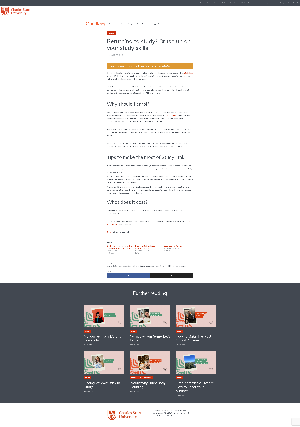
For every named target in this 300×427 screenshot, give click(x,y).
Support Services (145, 378)
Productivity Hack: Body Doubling (148, 385)
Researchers (252, 3)
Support (155, 24)
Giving (282, 3)
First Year (120, 24)
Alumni (274, 3)
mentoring (140, 266)
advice (109, 266)
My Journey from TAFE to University (102, 338)
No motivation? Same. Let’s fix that (150, 338)
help (134, 266)
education (127, 266)
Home (110, 24)
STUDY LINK (165, 266)
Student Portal (293, 3)
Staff (243, 3)
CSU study (117, 266)
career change (171, 115)
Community (264, 3)
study (157, 266)
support (182, 266)
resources (150, 266)
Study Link (188, 73)
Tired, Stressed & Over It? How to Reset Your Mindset (195, 387)
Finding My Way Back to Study (102, 385)
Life (137, 24)
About (164, 24)
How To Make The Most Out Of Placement (193, 338)
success (175, 266)
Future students (205, 3)
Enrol (109, 232)
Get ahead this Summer (173, 246)
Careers (145, 24)
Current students (220, 3)
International (233, 3)
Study (130, 24)
